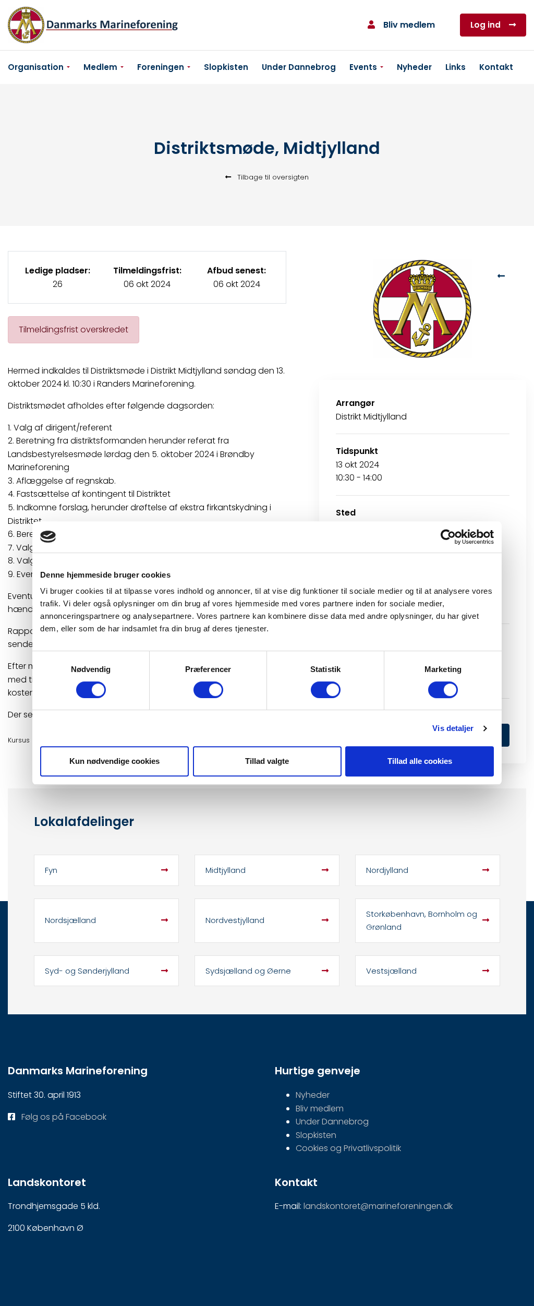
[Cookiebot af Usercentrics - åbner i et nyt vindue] (448, 537)
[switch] (208, 689)
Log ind (485, 24)
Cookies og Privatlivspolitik (348, 1148)
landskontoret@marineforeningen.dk (378, 1206)
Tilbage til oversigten (272, 177)
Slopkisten (226, 67)
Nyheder (414, 67)
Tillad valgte (267, 761)
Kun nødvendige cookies (114, 761)
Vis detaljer (453, 728)
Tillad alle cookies (419, 761)
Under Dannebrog (299, 67)
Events (363, 67)
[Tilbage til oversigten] (501, 276)
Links (455, 67)
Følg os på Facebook (63, 1117)
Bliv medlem (409, 25)
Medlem (100, 67)
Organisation (36, 67)
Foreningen (160, 67)
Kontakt (496, 67)
